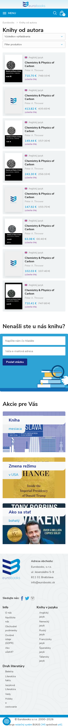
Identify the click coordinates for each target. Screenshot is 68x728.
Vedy (8, 694)
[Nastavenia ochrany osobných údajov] (7, 721)
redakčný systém (23, 724)
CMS (43, 724)
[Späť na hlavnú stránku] (34, 4)
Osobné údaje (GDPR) (9, 639)
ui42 (60, 724)
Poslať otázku (15, 362)
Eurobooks (9, 22)
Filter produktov (13, 44)
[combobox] (34, 36)
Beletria (9, 671)
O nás (8, 612)
